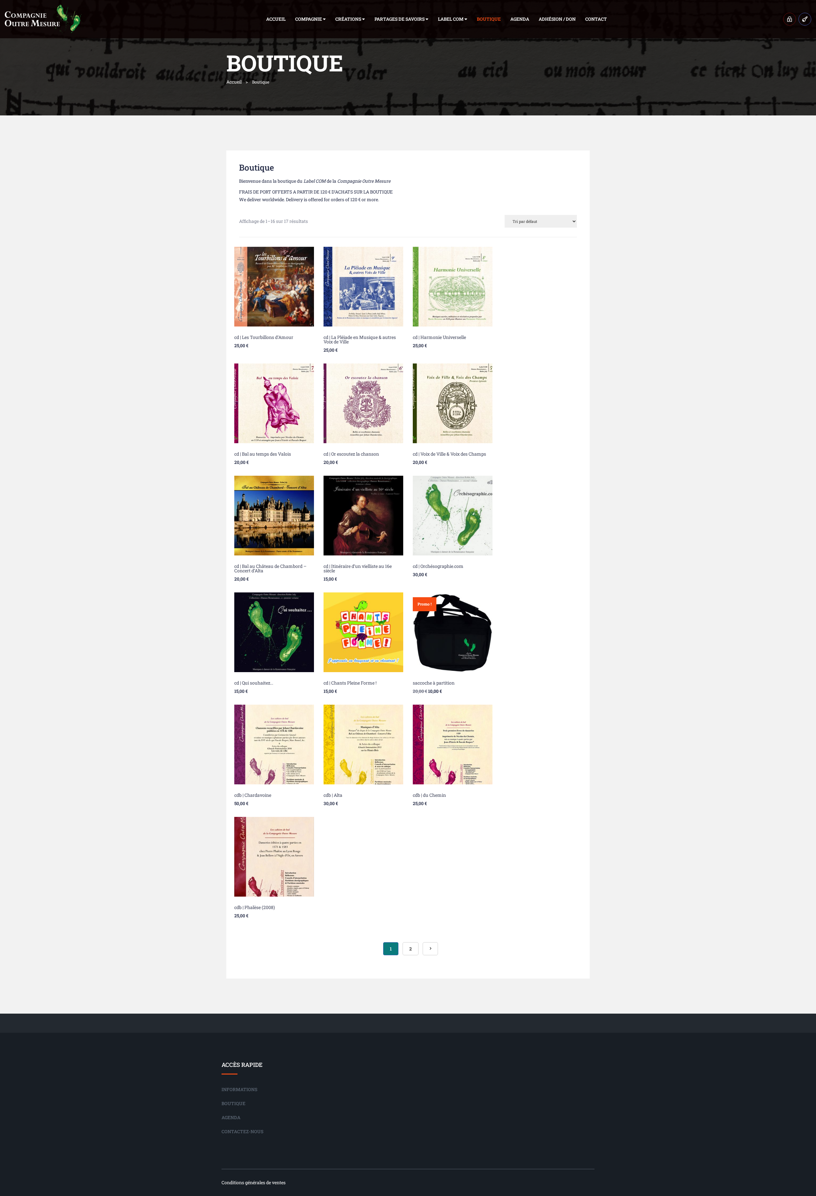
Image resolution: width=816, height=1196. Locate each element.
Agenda (519, 19)
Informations (239, 1089)
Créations (348, 19)
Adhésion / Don (557, 19)
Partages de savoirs (400, 19)
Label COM (451, 19)
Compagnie (309, 19)
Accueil (276, 19)
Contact (596, 19)
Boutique (489, 19)
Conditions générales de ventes (254, 1182)
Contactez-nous (242, 1131)
